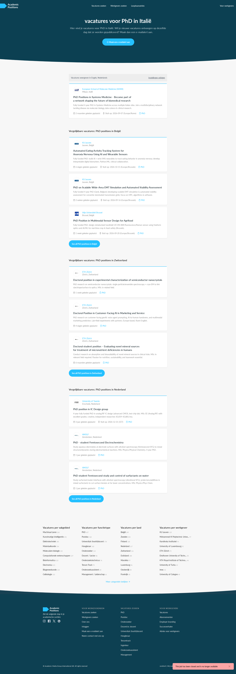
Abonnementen (166, 617)
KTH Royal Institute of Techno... (174, 560)
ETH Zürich (87, 271)
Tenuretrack (126, 640)
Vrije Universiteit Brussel (92, 212)
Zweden (125, 536)
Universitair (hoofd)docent (94, 541)
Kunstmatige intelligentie (55, 536)
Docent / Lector (89, 555)
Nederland (95, 403)
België (91, 145)
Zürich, (85, 274)
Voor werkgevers (227, 5)
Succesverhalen (166, 626)
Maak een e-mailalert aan (119, 42)
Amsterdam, (87, 437)
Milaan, (85, 91)
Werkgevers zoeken (118, 5)
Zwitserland (93, 274)
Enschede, (86, 403)
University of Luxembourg (172, 546)
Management (126, 654)
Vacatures (164, 612)
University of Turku (169, 564)
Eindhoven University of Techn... (174, 555)
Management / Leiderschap (94, 574)
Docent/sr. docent (128, 626)
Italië (91, 91)
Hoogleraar (88, 546)
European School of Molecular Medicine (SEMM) (102, 89)
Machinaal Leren (51, 532)
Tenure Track (88, 564)
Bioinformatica (50, 560)
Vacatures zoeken (99, 5)
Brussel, (85, 215)
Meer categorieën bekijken (117, 581)
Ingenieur (125, 645)
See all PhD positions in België (84, 243)
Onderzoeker (89, 550)
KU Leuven (86, 142)
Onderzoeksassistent (91, 569)
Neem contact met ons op (93, 635)
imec (163, 569)
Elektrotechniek (51, 541)
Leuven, (85, 145)
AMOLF (85, 434)
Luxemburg (126, 564)
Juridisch (163, 666)
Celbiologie (49, 574)
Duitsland (126, 555)
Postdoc (87, 536)
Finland (125, 541)
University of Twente (91, 401)
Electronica (49, 564)
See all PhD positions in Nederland (86, 498)
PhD (143, 113)
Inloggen (85, 626)
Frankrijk (125, 574)
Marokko (125, 560)
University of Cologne (170, 574)
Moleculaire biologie (53, 550)
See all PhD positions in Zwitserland (87, 373)
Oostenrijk (126, 569)
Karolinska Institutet (169, 541)
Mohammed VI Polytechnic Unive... (175, 536)
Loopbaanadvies (137, 5)
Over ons (85, 621)
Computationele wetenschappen (58, 555)
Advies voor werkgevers (169, 631)
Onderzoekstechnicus (92, 560)
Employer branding (167, 621)
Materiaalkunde (51, 546)
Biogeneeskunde (51, 569)
